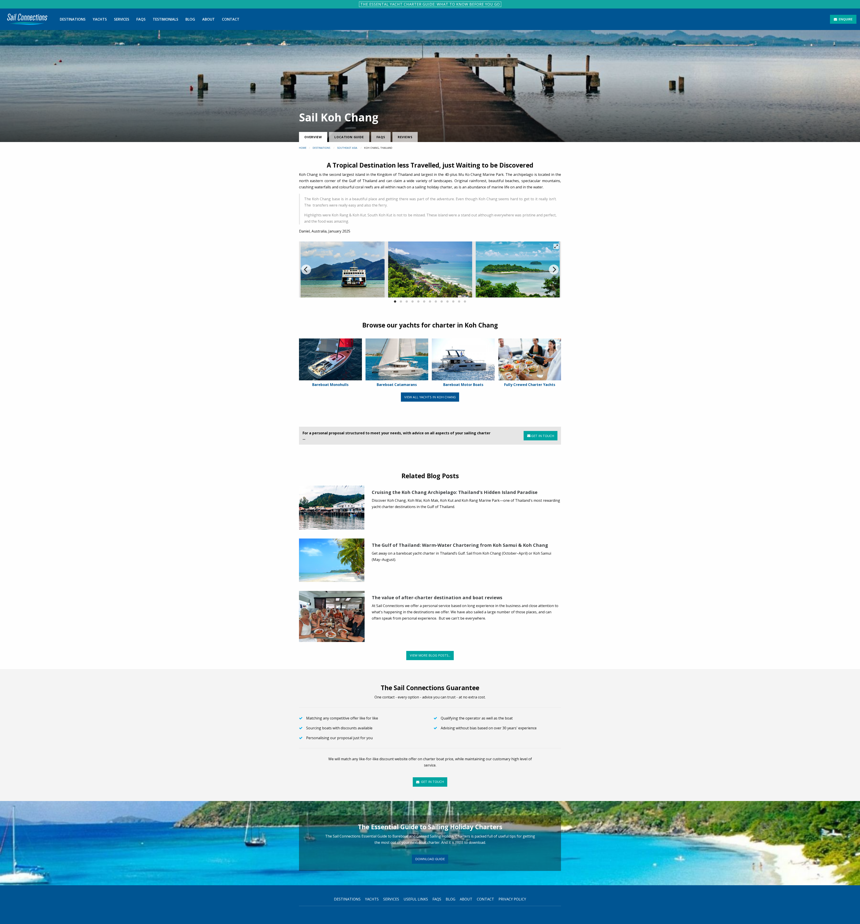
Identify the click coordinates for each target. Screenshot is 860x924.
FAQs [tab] (380, 137)
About (208, 19)
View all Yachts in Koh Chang (430, 397)
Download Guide (430, 859)
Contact (230, 19)
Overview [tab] (313, 137)
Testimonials (165, 19)
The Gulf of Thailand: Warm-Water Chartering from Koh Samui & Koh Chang (460, 545)
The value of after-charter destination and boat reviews (437, 597)
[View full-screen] (556, 246)
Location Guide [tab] (349, 137)
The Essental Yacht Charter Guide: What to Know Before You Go (430, 4)
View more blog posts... (430, 655)
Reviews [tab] (405, 137)
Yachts (100, 19)
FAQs (141, 19)
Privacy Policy (512, 899)
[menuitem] (27, 19)
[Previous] (306, 269)
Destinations (73, 19)
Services (121, 19)
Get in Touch (542, 436)
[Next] (554, 269)
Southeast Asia (347, 147)
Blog (190, 19)
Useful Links (416, 899)
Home (302, 147)
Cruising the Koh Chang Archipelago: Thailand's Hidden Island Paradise (455, 492)
